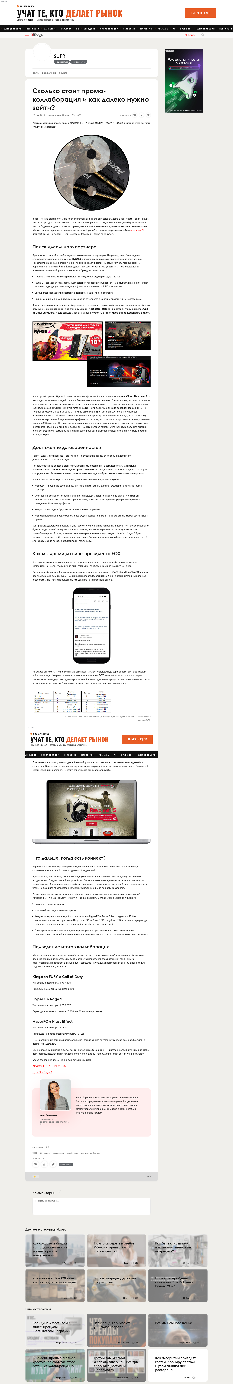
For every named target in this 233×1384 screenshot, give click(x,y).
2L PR (59, 56)
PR (47, 1147)
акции (47, 1152)
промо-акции (58, 1152)
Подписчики (49, 73)
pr (41, 1152)
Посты (35, 73)
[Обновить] (59, 1191)
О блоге (63, 73)
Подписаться (62, 61)
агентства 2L (137, 230)
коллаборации (72, 1152)
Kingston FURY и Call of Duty (49, 1066)
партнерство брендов (90, 1152)
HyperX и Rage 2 (42, 1072)
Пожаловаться (79, 61)
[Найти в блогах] (203, 35)
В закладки (65, 1164)
